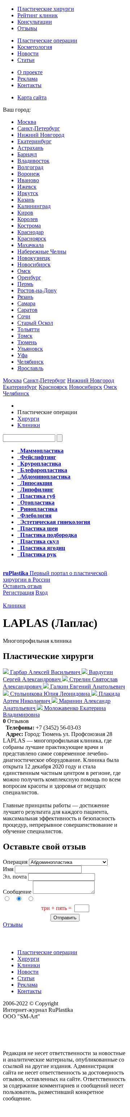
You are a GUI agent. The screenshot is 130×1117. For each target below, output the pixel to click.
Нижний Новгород (40, 135)
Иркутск (27, 193)
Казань (25, 200)
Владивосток (33, 161)
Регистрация (18, 592)
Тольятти (28, 329)
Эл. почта (15, 877)
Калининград (34, 206)
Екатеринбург (34, 141)
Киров (25, 213)
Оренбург (29, 277)
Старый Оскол (35, 323)
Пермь (25, 284)
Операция (15, 862)
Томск (24, 336)
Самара (26, 303)
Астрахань (30, 148)
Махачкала (30, 245)
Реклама (27, 79)
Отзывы (27, 28)
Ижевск (26, 187)
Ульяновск (30, 349)
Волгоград (30, 167)
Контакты (29, 85)
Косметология (34, 47)
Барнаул (27, 154)
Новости (28, 53)
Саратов (27, 310)
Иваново (28, 180)
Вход (41, 592)
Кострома (29, 226)
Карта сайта (32, 97)
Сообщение (17, 892)
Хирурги (28, 419)
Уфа (22, 355)
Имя (8, 869)
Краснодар (30, 232)
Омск (24, 271)
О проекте (30, 72)
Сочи (23, 316)
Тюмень (27, 342)
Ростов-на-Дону (37, 290)
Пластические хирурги (45, 9)
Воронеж (28, 174)
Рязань (25, 297)
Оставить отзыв (22, 586)
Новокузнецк (33, 258)
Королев (27, 219)
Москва (26, 122)
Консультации (34, 22)
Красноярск (31, 238)
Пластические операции (47, 40)
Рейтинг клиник (37, 15)
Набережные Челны (41, 251)
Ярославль (30, 368)
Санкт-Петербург (38, 128)
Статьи (26, 60)
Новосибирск (34, 264)
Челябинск (30, 362)
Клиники (28, 425)
